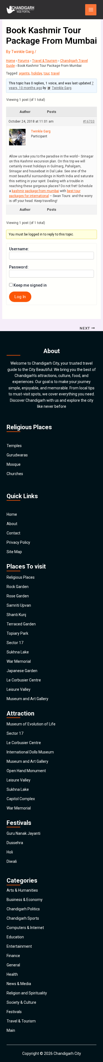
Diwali (12, 861)
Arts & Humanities (22, 890)
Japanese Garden (22, 671)
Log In (20, 296)
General (13, 965)
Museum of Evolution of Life (31, 724)
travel (55, 73)
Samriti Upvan (19, 605)
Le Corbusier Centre (24, 680)
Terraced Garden (21, 624)
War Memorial (19, 661)
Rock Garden (18, 586)
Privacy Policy (18, 542)
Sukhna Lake (18, 652)
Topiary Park (17, 633)
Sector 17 (15, 642)
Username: (19, 249)
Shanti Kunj (16, 614)
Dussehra (15, 843)
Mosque (14, 464)
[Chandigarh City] (20, 9)
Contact (13, 533)
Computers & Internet (25, 927)
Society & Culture (21, 1002)
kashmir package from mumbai (35, 191)
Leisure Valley (18, 689)
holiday (36, 73)
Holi (10, 852)
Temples (14, 445)
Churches (15, 474)
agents (24, 73)
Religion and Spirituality (27, 993)
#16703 (88, 121)
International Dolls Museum (30, 752)
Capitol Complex (21, 799)
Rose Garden (18, 596)
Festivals (14, 1012)
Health (12, 974)
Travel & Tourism (44, 61)
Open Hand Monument (26, 771)
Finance (13, 955)
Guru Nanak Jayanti (23, 833)
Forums (23, 61)
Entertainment (19, 946)
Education (15, 937)
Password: (19, 267)
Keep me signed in (30, 285)
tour (46, 73)
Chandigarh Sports (23, 918)
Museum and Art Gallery (27, 699)
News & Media (19, 983)
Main (11, 1030)
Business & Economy (25, 899)
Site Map (14, 552)
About (12, 524)
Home (10, 61)
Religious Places (21, 577)
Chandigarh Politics (23, 909)
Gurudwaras (17, 455)
